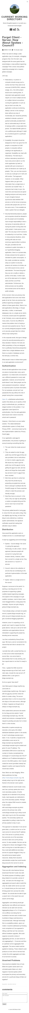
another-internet (12, 984)
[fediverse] (14, 30)
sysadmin (5, 984)
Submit (4, 1004)
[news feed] (18, 30)
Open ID (4, 399)
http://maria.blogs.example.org (12, 778)
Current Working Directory (14, 18)
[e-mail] (11, 30)
